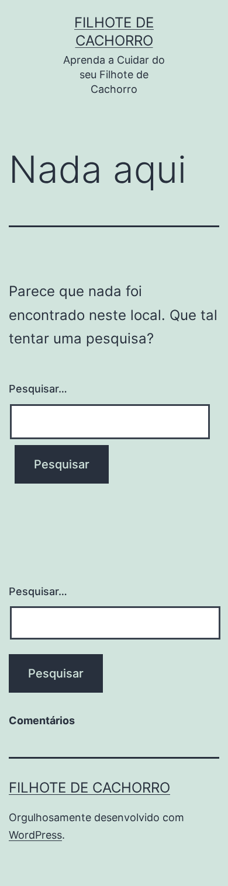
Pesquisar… (38, 389)
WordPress (35, 835)
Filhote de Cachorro (89, 787)
